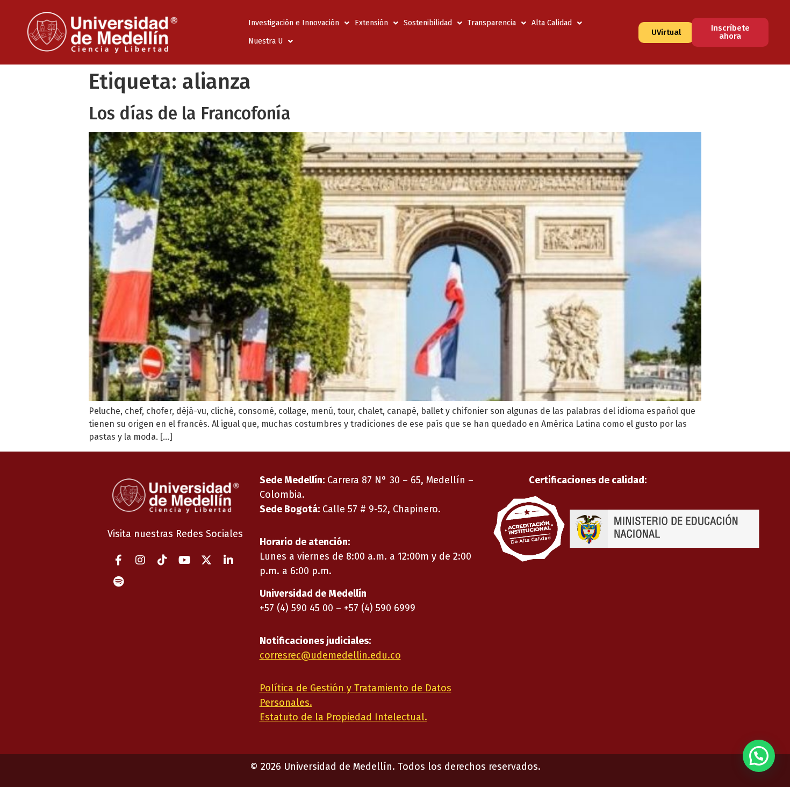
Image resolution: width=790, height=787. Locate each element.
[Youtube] (184, 560)
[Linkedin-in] (228, 560)
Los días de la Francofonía (190, 113)
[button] (759, 756)
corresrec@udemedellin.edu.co (330, 655)
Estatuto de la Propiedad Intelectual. (343, 717)
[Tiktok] (162, 560)
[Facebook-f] (118, 560)
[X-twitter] (206, 560)
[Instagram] (140, 560)
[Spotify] (118, 581)
